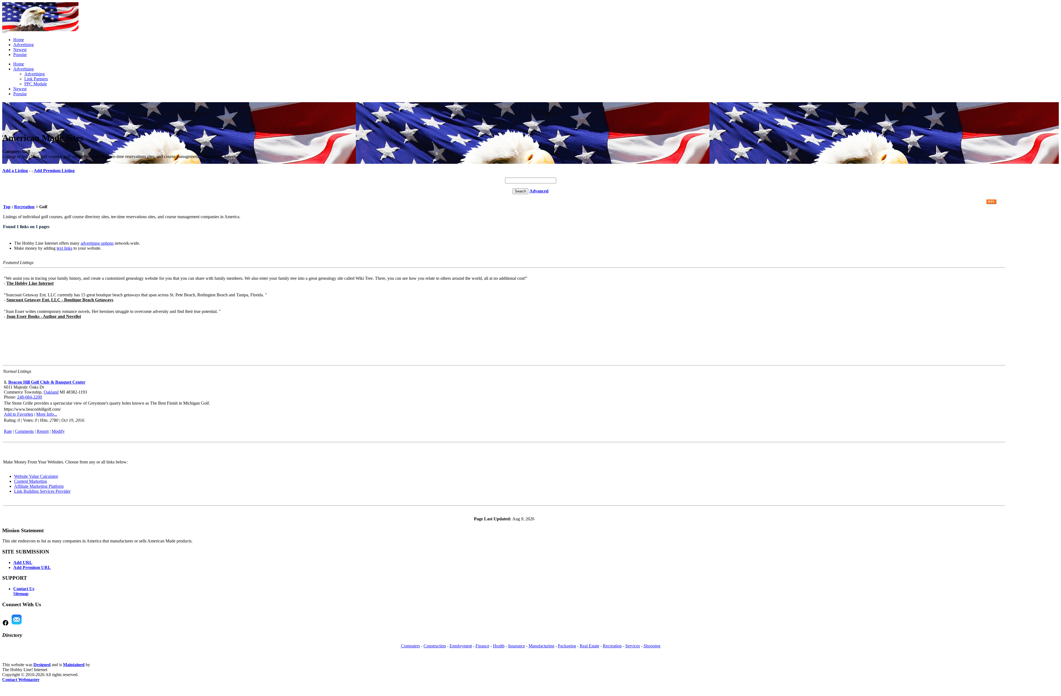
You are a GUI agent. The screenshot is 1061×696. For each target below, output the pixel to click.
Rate (8, 431)
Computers (410, 646)
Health (499, 646)
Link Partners (36, 79)
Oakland (51, 392)
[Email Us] (16, 624)
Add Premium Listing (54, 170)
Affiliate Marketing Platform (39, 486)
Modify (58, 431)
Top (6, 206)
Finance (482, 646)
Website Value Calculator (36, 476)
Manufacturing (541, 646)
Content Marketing (30, 481)
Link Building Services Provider (42, 491)
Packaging (567, 646)
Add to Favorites (18, 414)
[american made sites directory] (40, 29)
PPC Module (35, 83)
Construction (435, 646)
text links (64, 248)
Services (632, 646)
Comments (24, 431)
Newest (20, 49)
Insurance (516, 646)
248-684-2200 (29, 397)
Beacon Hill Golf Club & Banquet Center (46, 382)
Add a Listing (15, 170)
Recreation (24, 206)
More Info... (46, 414)
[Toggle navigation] (4, 32)
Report (43, 431)
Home (18, 39)
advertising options (97, 243)
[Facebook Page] (5, 624)
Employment (461, 646)
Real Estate (589, 646)
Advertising (23, 44)
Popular (20, 54)
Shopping (652, 646)
